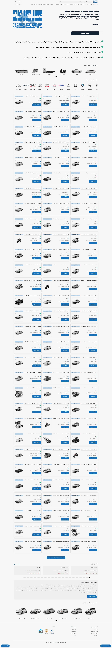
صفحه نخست (94, 4)
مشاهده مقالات (92, 596)
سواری (90, 74)
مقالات (75, 635)
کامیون (49, 74)
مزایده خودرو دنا (49, 618)
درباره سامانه (64, 4)
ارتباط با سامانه (33, 4)
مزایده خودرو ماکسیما (63, 618)
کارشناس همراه (45, 4)
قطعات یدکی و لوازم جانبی (35, 74)
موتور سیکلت (62, 74)
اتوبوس (21, 74)
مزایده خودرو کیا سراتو (77, 618)
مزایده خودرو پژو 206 (90, 618)
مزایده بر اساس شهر (87, 4)
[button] (56, 76)
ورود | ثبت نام (17, 1)
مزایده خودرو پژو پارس (35, 618)
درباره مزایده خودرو (58, 4)
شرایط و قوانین (71, 4)
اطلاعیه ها (51, 4)
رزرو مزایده (39, 4)
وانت (77, 74)
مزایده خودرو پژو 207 (21, 618)
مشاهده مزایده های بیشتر (55, 558)
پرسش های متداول (94, 633)
